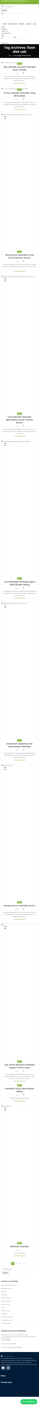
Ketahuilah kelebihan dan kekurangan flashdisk (19, 745)
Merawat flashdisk (19, 1246)
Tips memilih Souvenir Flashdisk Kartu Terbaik (19, 68)
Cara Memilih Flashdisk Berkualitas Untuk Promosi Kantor (19, 420)
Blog (19, 63)
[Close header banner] (2, 1399)
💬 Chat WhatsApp (28, 1401)
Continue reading (19, 83)
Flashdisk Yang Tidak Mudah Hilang (19, 1090)
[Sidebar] (2, 1403)
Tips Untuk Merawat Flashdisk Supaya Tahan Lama (19, 1066)
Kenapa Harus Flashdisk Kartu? (19, 905)
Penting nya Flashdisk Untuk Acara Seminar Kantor (19, 256)
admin (17, 73)
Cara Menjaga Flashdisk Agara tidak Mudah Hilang (19, 583)
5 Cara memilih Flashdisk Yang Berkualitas (19, 94)
